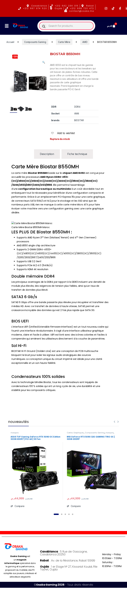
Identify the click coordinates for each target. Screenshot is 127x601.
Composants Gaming (35, 42)
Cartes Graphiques (75, 433)
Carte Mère (64, 42)
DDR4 (77, 106)
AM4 (76, 113)
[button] (6, 26)
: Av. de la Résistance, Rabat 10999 (67, 560)
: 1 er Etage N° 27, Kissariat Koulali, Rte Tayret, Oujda (68, 568)
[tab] (47, 154)
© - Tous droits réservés (63, 585)
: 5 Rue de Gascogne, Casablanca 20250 (63, 553)
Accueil (10, 42)
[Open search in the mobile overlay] (66, 25)
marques (15, 433)
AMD (84, 42)
